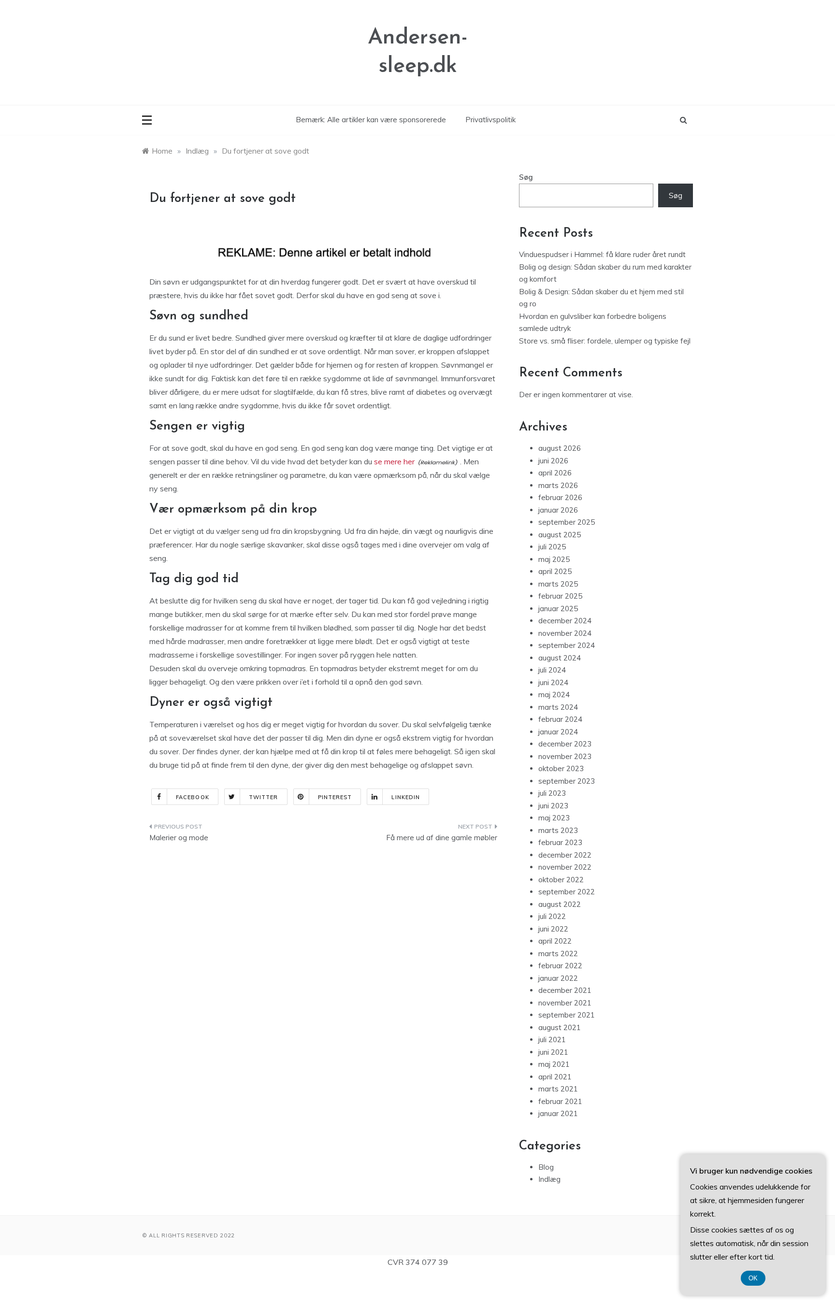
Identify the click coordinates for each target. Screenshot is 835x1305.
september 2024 (566, 645)
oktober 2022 (561, 879)
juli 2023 (552, 793)
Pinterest (335, 797)
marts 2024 (558, 707)
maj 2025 (554, 559)
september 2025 (566, 522)
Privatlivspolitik (490, 119)
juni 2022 (553, 928)
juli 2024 (552, 669)
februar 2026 (560, 497)
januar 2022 (558, 978)
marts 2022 (558, 953)
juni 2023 (553, 805)
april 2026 (555, 472)
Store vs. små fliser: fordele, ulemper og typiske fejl (605, 340)
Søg (526, 177)
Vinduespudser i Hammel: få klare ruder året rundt (602, 254)
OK (753, 1278)
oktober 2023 (561, 768)
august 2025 (559, 534)
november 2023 (564, 756)
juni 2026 (553, 460)
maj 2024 (554, 694)
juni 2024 (553, 682)
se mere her (394, 461)
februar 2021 (560, 1101)
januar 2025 (558, 608)
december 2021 (564, 990)
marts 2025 (558, 583)
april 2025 (555, 571)
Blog (546, 1167)
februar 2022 (560, 965)
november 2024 (564, 633)
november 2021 (564, 1002)
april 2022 (555, 941)
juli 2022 (552, 916)
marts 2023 (558, 830)
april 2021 (555, 1076)
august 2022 (559, 904)
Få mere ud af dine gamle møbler (441, 837)
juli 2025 (552, 546)
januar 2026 (558, 510)
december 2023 (564, 743)
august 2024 (559, 657)
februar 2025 (560, 596)
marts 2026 (558, 485)
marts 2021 (558, 1088)
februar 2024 (560, 719)
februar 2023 (560, 842)
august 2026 (559, 448)
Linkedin (405, 797)
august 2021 (559, 1027)
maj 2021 (554, 1064)
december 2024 (564, 620)
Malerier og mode (178, 837)
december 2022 (564, 855)
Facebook (192, 797)
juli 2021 (552, 1039)
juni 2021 (553, 1052)
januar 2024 (558, 731)
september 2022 (566, 891)
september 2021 (566, 1014)
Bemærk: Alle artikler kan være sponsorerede (371, 119)
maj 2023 (554, 817)
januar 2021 (558, 1113)
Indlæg (549, 1179)
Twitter (263, 797)
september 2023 (566, 781)
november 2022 (564, 867)
